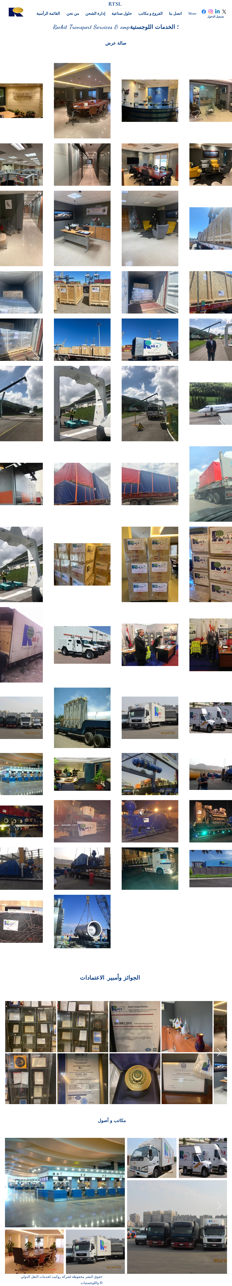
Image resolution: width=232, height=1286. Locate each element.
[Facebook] (204, 11)
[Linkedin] (217, 11)
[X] (224, 11)
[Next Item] (219, 1052)
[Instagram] (210, 11)
